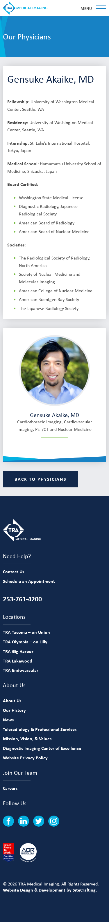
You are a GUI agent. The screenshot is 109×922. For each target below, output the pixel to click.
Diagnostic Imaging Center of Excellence (42, 748)
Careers (10, 788)
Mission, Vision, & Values (27, 738)
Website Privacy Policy (25, 757)
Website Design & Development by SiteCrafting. (50, 890)
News (8, 719)
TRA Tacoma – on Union (26, 632)
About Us (12, 700)
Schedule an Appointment (29, 581)
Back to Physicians (41, 479)
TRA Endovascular (20, 670)
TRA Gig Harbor (18, 651)
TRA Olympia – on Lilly (25, 641)
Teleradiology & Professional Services (39, 729)
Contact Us (13, 571)
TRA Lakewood (17, 661)
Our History (14, 710)
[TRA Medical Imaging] (25, 7)
